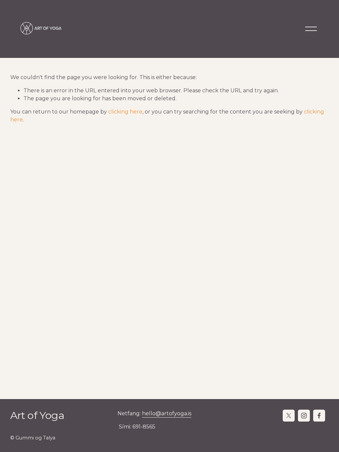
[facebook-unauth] (319, 416)
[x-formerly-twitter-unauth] (289, 416)
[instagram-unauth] (304, 416)
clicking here (125, 112)
